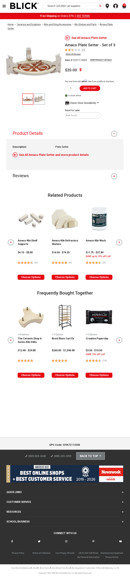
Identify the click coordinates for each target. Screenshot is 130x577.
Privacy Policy (18, 553)
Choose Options (31, 277)
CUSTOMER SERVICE (18, 501)
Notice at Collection (41, 553)
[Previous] (11, 242)
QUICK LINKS (14, 492)
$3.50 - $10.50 (94, 350)
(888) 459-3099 (62, 456)
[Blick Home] (24, 6)
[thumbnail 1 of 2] (27, 99)
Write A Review (73, 54)
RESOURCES (13, 511)
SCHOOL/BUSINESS (18, 521)
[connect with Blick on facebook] (12, 543)
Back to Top (89, 456)
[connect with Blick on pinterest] (93, 543)
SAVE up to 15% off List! (98, 256)
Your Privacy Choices (64, 553)
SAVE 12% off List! (95, 354)
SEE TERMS (83, 15)
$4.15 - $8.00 (25, 252)
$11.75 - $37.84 (95, 252)
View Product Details (101, 60)
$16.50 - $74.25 (61, 252)
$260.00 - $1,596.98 (63, 350)
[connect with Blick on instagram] (66, 543)
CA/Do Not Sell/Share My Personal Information (88, 555)
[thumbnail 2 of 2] (39, 99)
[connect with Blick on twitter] (39, 543)
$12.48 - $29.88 (27, 350)
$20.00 (71, 70)
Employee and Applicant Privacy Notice (112, 555)
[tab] (65, 133)
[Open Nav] (4, 6)
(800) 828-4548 (37, 456)
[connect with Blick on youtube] (120, 543)
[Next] (119, 242)
